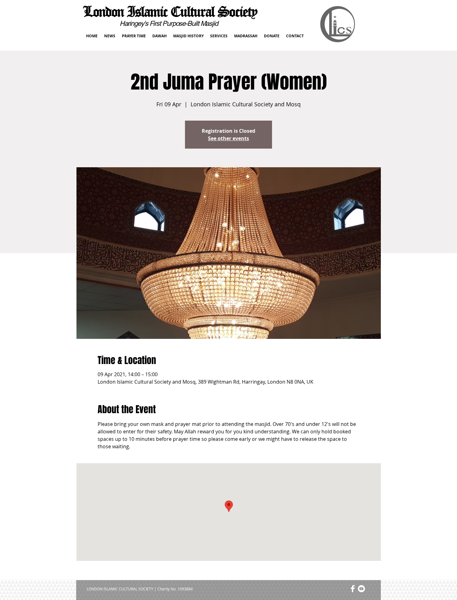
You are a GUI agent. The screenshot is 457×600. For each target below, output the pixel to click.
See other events (228, 138)
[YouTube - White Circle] (361, 588)
